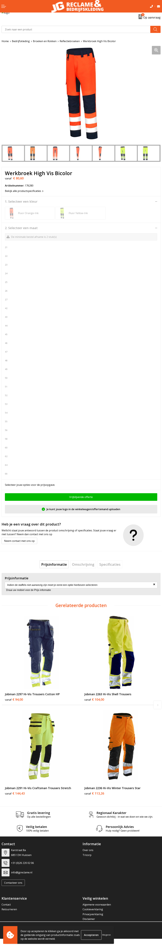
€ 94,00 (14, 699)
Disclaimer (89, 919)
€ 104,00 (94, 699)
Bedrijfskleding (21, 41)
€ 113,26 (94, 793)
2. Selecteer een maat (21, 228)
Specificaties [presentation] (110, 564)
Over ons (88, 850)
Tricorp (87, 855)
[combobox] (76, 29)
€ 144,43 (15, 793)
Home (5, 41)
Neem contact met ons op (19, 541)
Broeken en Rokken (44, 41)
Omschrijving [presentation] (83, 564)
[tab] (54, 564)
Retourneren (9, 909)
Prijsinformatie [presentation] (54, 564)
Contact (6, 904)
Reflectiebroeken (70, 41)
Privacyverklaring (93, 914)
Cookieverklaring (93, 909)
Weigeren (106, 935)
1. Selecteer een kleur (21, 202)
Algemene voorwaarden (97, 904)
